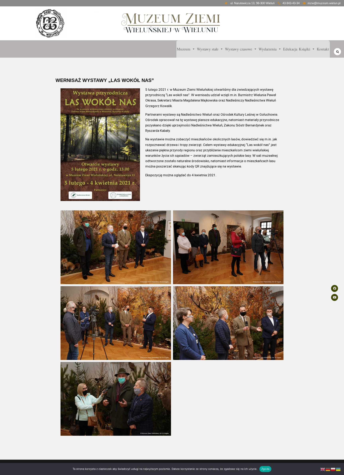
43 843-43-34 (291, 3)
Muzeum (183, 48)
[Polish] (333, 469)
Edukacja (290, 48)
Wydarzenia (268, 48)
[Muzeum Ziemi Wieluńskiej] (59, 23)
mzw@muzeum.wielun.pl (324, 3)
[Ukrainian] (338, 469)
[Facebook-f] (334, 288)
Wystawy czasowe (238, 48)
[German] (328, 469)
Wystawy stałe (207, 48)
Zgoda (265, 468)
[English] (322, 469)
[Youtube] (334, 297)
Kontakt (323, 48)
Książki (304, 48)
